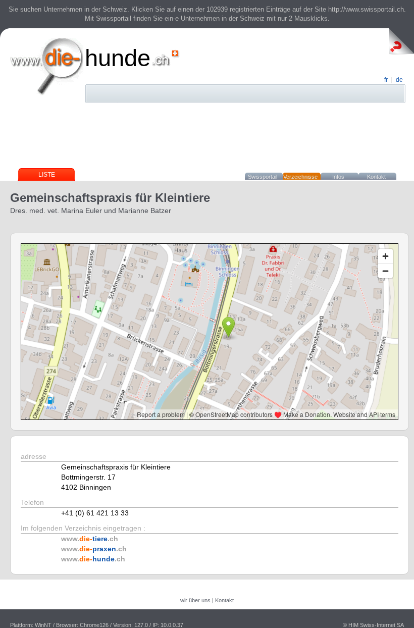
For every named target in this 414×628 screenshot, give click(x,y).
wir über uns (195, 600)
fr (386, 79)
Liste (46, 174)
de (399, 79)
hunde (117, 57)
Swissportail (262, 177)
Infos (338, 177)
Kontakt (376, 177)
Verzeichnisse (300, 177)
